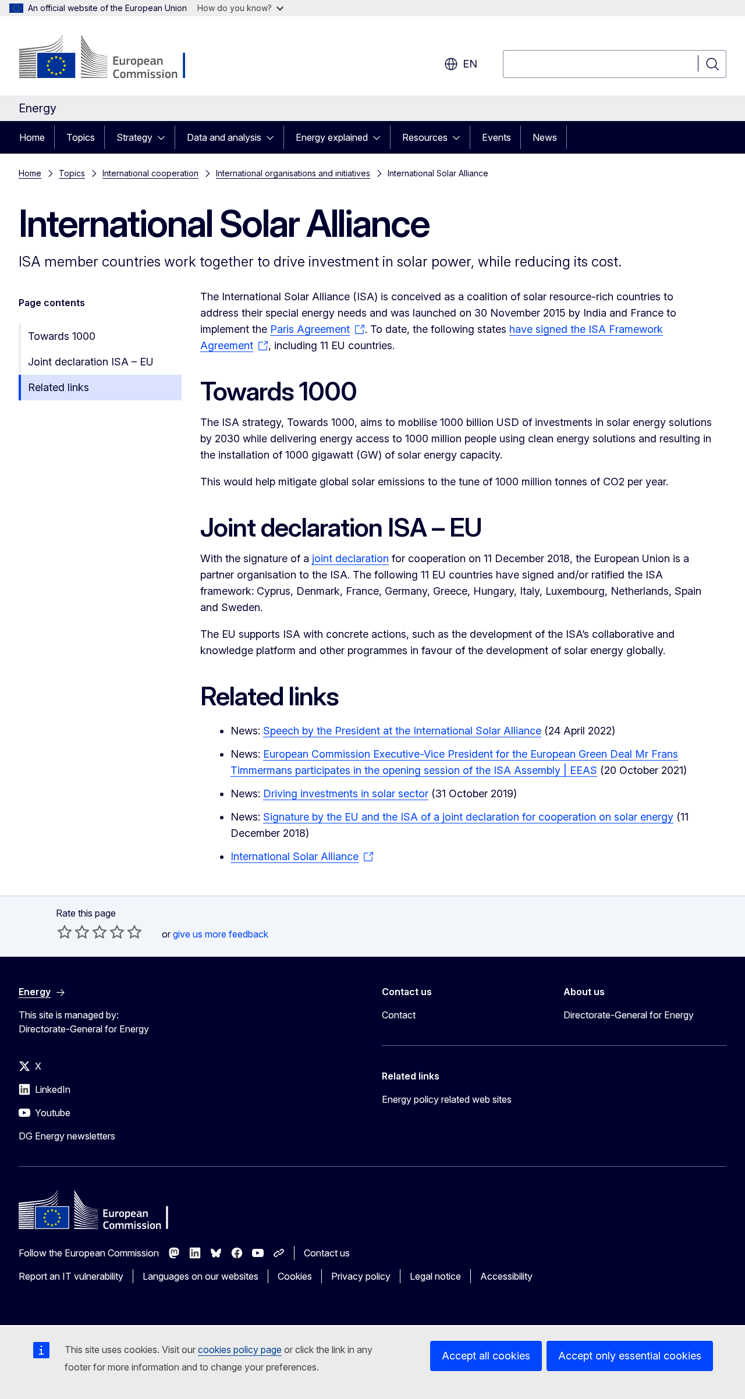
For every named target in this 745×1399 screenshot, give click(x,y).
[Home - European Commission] (113, 58)
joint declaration (350, 558)
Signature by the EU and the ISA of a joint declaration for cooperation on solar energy (468, 817)
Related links (58, 387)
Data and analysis (224, 137)
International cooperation (150, 173)
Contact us (327, 1253)
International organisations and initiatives (293, 173)
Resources (425, 137)
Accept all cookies (486, 1356)
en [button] (470, 64)
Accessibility (506, 1276)
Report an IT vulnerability (71, 1276)
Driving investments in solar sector (345, 793)
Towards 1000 (61, 336)
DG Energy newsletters (67, 1136)
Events (496, 137)
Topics (80, 137)
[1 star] (64, 931)
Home (32, 137)
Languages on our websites (200, 1276)
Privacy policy (361, 1276)
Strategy (134, 137)
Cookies (295, 1276)
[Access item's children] (165, 137)
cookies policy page (240, 1349)
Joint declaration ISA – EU (91, 362)
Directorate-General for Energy (628, 1015)
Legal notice (435, 1276)
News (545, 137)
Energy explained (332, 137)
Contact (399, 1015)
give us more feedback (220, 934)
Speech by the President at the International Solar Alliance (402, 731)
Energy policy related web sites (447, 1099)
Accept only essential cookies (629, 1356)
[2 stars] (73, 931)
